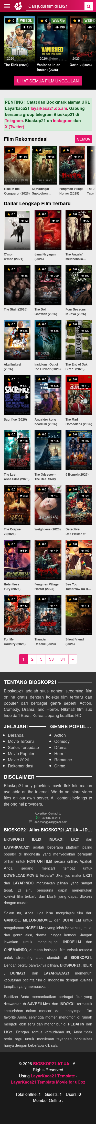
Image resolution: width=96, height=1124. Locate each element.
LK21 (75, 839)
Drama (60, 747)
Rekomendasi (20, 766)
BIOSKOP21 (14, 839)
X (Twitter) (14, 127)
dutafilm (71, 920)
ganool (12, 920)
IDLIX (36, 839)
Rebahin (76, 1023)
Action (60, 735)
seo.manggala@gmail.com (51, 822)
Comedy (62, 741)
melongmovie (37, 920)
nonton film (39, 861)
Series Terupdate (23, 747)
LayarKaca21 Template (53, 1076)
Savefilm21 (38, 1003)
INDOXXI (56, 839)
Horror (60, 753)
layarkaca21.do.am (49, 108)
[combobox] (55, 6)
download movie (21, 875)
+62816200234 (50, 818)
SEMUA (83, 139)
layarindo (23, 882)
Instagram (62, 120)
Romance (63, 760)
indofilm (72, 941)
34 (62, 659)
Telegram (14, 120)
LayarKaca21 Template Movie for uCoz (48, 1082)
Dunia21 (18, 973)
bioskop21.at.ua (51, 1063)
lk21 (87, 875)
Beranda (16, 735)
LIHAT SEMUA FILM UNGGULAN (48, 81)
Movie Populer (21, 753)
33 (51, 659)
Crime (59, 766)
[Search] (88, 6)
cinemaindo (15, 949)
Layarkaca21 (17, 847)
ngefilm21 (35, 927)
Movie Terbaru (21, 741)
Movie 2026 (18, 760)
